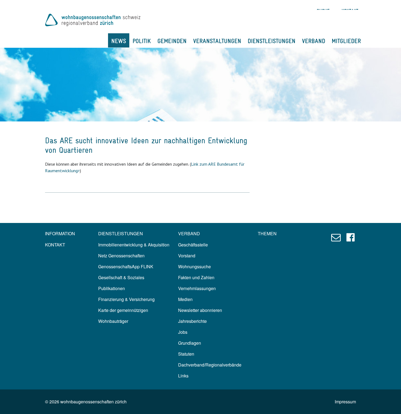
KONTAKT (55, 245)
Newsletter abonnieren (200, 310)
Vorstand (186, 255)
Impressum (345, 401)
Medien (185, 299)
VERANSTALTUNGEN (217, 41)
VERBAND (313, 41)
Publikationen (111, 288)
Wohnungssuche (194, 266)
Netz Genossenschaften (121, 255)
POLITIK (142, 41)
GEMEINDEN (172, 41)
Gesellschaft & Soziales (121, 277)
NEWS (118, 41)
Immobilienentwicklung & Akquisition (133, 245)
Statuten (186, 354)
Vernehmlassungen (197, 288)
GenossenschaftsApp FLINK (125, 266)
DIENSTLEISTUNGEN (271, 41)
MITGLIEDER (346, 41)
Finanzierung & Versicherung (126, 299)
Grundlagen (189, 343)
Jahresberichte (192, 321)
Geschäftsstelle (193, 245)
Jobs (182, 332)
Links (183, 376)
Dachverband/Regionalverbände (209, 365)
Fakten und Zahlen (196, 277)
